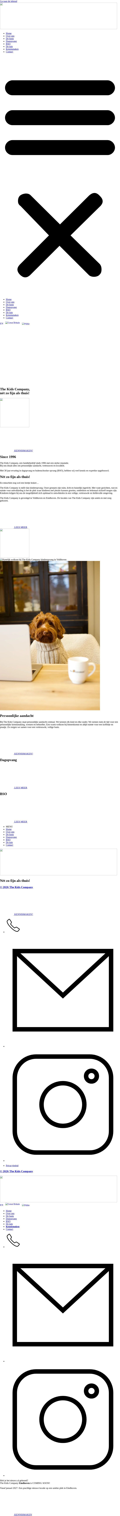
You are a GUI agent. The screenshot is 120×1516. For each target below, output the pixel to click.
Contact (9, 51)
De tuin (9, 46)
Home (9, 33)
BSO (8, 44)
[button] (60, 175)
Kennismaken (12, 49)
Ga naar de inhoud (8, 1)
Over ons (10, 36)
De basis (10, 38)
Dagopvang (11, 41)
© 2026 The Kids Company (16, 887)
